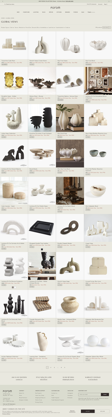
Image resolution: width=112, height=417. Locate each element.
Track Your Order (39, 395)
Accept (88, 411)
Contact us (54, 393)
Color (11, 27)
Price (28, 27)
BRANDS (67, 12)
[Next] (108, 1)
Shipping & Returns (40, 397)
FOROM (76, 12)
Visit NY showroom (91, 4)
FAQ (52, 395)
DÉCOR (51, 12)
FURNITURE (26, 12)
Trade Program (55, 397)
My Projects (38, 393)
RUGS (43, 12)
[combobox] (11, 4)
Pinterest (70, 397)
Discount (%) (35, 27)
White (15, 287)
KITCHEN (59, 12)
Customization (59, 27)
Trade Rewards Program (57, 400)
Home (3, 18)
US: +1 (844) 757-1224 (8, 401)
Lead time (51, 27)
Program (91, 12)
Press (20, 395)
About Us (21, 393)
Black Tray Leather (42, 249)
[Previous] (3, 1)
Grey (13, 287)
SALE (82, 12)
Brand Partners (23, 397)
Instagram (70, 393)
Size (16, 27)
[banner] (56, 1)
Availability (43, 27)
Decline (102, 411)
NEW (18, 12)
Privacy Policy (6, 413)
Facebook (70, 395)
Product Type (4, 27)
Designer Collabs (23, 400)
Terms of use (38, 400)
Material (21, 27)
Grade (67, 27)
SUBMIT (105, 394)
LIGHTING (36, 12)
